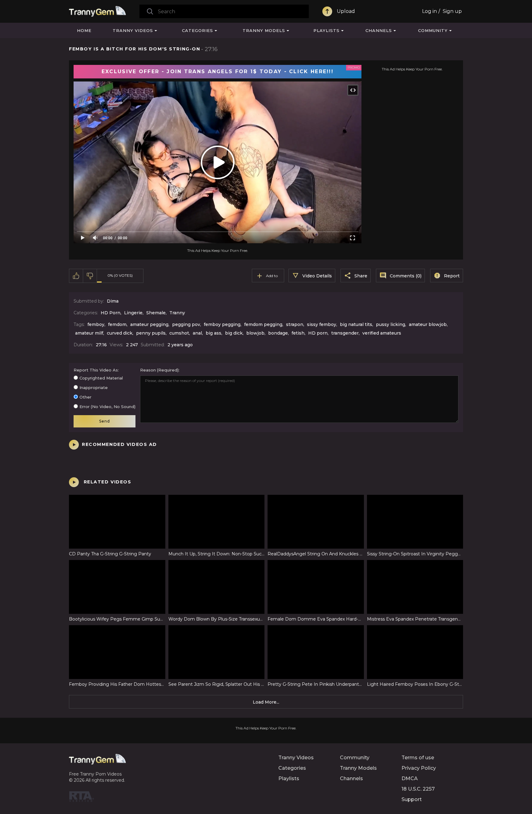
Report (452, 276)
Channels (378, 30)
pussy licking (390, 324)
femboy (95, 324)
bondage (278, 333)
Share (360, 276)
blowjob (255, 333)
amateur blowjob (428, 324)
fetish (298, 333)
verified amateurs (381, 333)
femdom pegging (263, 324)
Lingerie (133, 313)
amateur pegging (149, 324)
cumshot (179, 333)
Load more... (266, 702)
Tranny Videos (133, 30)
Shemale (156, 313)
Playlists (326, 30)
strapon (294, 324)
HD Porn (110, 313)
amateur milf (89, 333)
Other (85, 397)
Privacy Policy (418, 768)
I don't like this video (90, 276)
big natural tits (356, 324)
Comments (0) (405, 276)
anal (197, 333)
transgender (345, 333)
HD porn (318, 333)
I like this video (76, 276)
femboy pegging (222, 324)
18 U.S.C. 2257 (418, 789)
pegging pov (186, 324)
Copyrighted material (101, 377)
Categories (197, 30)
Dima (113, 301)
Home (84, 30)
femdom (117, 324)
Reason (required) (159, 369)
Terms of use (417, 757)
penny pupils (151, 333)
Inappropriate (93, 387)
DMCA (409, 778)
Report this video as (96, 369)
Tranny (177, 313)
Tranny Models (264, 30)
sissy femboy (321, 324)
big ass (213, 333)
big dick (234, 333)
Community (433, 30)
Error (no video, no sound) (107, 406)
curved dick (119, 333)
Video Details (317, 276)
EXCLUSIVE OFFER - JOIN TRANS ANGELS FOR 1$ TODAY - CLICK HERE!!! (217, 71)
